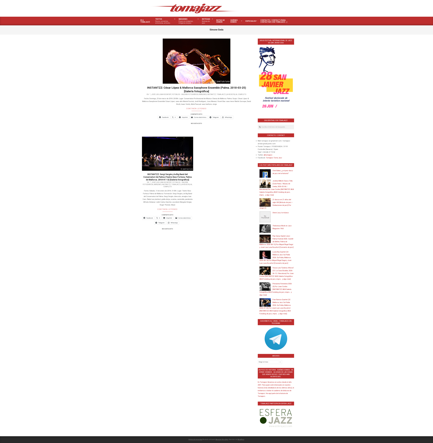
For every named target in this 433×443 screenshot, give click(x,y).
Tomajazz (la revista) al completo (231, 94)
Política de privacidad (195, 439)
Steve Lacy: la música (281, 213)
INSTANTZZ (211, 94)
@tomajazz (268, 155)
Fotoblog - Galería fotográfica (185, 94)
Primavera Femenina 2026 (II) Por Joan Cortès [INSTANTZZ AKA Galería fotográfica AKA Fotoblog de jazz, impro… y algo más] (275, 289)
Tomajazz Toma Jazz (274, 158)
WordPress (241, 439)
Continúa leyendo (196, 108)
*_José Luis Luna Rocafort (160, 94)
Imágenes (203, 94)
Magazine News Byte (221, 439)
